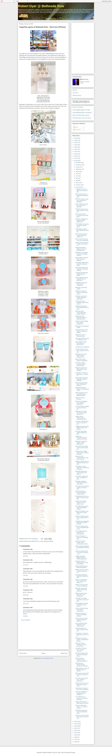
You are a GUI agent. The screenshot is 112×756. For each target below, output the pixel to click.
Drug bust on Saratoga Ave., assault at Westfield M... (81, 403)
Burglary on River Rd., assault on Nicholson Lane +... (81, 292)
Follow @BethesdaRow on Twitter (81, 110)
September (79, 169)
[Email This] (45, 539)
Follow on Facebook (78, 107)
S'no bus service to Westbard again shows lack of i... (81, 302)
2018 (75, 156)
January (78, 187)
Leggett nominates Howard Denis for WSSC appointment (81, 557)
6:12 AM (25, 565)
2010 (75, 732)
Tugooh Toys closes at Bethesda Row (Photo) (81, 702)
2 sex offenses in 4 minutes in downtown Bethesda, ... (81, 698)
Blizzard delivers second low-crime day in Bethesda (81, 259)
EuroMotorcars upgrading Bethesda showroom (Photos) (82, 523)
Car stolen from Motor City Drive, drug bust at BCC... (82, 600)
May (77, 178)
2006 (75, 741)
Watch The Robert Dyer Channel (81, 115)
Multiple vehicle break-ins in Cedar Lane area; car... (82, 571)
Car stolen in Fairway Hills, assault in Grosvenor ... (80, 650)
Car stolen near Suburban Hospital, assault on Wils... (82, 487)
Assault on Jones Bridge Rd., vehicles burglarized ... (81, 322)
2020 (75, 151)
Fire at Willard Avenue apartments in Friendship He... (81, 532)
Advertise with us (77, 95)
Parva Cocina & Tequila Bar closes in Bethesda (82, 688)
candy (41, 541)
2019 (75, 153)
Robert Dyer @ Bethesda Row (41, 6)
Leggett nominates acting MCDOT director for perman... (82, 428)
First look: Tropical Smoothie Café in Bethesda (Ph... (80, 364)
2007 (75, 739)
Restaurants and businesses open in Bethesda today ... (81, 317)
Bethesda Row (35, 541)
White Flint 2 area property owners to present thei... (80, 645)
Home (44, 653)
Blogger (73, 752)
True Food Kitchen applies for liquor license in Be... (82, 408)
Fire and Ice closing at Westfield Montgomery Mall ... (81, 576)
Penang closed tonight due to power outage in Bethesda (82, 453)
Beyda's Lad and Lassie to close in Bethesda (81, 585)
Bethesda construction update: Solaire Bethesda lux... (81, 443)
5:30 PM (25, 616)
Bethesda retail (27, 541)
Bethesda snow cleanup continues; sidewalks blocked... (81, 254)
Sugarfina (50, 541)
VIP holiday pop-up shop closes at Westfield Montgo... (81, 508)
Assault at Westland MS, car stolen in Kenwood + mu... (81, 552)
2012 (75, 728)
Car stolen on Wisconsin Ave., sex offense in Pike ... (81, 478)
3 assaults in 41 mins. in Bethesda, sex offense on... (81, 374)
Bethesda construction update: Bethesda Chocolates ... (81, 297)
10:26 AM (25, 595)
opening (46, 541)
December (78, 162)
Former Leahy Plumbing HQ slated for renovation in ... (81, 610)
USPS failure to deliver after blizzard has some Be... (82, 230)
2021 (75, 149)
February (78, 184)
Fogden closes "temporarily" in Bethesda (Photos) (80, 418)
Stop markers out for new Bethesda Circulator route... (82, 684)
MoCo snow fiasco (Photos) (80, 398)
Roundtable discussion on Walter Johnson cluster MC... (82, 497)
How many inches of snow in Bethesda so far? (82, 339)
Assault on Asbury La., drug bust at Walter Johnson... (81, 615)
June (77, 176)
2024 (75, 142)
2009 (75, 735)
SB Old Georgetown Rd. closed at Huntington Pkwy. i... (81, 655)
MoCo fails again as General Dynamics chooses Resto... (80, 492)
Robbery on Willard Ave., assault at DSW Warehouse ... (81, 220)
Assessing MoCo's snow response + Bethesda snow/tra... (81, 269)
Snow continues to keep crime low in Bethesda (81, 239)
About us (75, 90)
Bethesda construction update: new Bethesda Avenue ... (81, 640)
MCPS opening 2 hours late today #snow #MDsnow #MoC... (81, 394)
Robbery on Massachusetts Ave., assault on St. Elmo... (81, 438)
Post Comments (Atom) (47, 658)
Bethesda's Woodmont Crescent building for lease (81, 712)
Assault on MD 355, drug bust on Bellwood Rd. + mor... (82, 518)
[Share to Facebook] (49, 539)
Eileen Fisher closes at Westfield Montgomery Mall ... (81, 195)
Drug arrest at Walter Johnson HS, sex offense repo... (80, 503)
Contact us (75, 92)
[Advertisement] (43, 636)
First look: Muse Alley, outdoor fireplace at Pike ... (81, 433)
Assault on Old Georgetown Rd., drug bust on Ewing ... (81, 458)
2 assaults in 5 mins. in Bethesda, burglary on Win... (81, 190)
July (77, 173)
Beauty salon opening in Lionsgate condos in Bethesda (81, 379)
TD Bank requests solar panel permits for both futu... (81, 210)
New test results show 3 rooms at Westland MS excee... (81, 528)
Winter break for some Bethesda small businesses (81, 595)
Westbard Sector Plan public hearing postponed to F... (81, 355)
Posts (76, 127)
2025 (75, 140)
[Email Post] (41, 538)
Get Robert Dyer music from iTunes (82, 118)
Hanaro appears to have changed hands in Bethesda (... (81, 279)
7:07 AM (25, 586)
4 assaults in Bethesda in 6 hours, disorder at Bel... (81, 423)
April (77, 180)
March (77, 182)
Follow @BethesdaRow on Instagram (82, 112)
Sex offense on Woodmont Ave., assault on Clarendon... (82, 665)
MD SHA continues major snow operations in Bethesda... (81, 200)
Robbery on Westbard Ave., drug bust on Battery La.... (81, 581)
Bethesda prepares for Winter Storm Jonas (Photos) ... (81, 369)
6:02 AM (25, 556)
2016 (75, 160)
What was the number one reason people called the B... (81, 413)
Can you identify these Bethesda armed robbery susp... (81, 625)
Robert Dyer (85, 79)
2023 (75, 144)
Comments (78, 129)
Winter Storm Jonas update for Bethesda (81, 359)
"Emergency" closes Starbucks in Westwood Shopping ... (82, 468)
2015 (75, 721)
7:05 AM (25, 575)
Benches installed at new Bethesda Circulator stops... (81, 513)
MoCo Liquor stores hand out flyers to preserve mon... (82, 675)
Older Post (64, 653)
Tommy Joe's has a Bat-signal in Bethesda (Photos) (81, 620)
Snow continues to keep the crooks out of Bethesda (81, 205)
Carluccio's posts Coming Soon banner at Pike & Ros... (82, 717)
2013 (75, 726)
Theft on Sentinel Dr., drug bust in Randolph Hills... (81, 537)
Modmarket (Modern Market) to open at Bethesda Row (80, 249)
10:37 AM (25, 603)
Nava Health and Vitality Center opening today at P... (81, 448)
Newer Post (22, 653)
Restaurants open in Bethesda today (80, 335)
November (78, 164)
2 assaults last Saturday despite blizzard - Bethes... (81, 274)
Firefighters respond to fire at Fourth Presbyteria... (81, 284)
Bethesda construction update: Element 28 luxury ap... (81, 590)
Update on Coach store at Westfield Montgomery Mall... (82, 463)
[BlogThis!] (46, 539)
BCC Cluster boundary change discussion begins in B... (81, 235)
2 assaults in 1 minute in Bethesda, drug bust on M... (82, 635)
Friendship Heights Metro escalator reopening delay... (82, 264)
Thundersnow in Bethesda (82, 347)
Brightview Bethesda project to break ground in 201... (82, 389)
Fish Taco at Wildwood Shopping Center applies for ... (81, 693)
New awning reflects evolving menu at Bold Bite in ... (81, 215)
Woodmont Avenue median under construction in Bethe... (82, 542)
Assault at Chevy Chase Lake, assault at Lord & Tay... (82, 350)
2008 (75, 737)
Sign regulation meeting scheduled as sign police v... (81, 605)
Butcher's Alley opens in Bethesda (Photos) (81, 566)
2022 (75, 147)
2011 (75, 730)
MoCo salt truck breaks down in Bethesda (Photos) (81, 384)
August (78, 171)
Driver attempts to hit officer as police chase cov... (81, 630)
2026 (75, 138)
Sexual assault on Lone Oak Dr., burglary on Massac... (81, 331)
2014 (75, 723)
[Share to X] (48, 539)
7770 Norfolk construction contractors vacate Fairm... (82, 225)
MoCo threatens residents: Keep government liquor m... (81, 660)
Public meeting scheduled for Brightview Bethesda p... (82, 547)
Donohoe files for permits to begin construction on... (81, 244)
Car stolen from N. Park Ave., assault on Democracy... (81, 680)
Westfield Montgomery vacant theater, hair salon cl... (81, 473)
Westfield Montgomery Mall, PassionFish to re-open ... (82, 307)
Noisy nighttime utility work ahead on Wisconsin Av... (80, 343)
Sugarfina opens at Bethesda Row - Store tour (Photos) (81, 562)
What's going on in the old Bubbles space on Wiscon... (82, 670)
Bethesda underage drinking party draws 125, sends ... (81, 483)
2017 (75, 158)
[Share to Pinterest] (51, 539)
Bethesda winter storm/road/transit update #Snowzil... (80, 312)
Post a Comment (25, 620)
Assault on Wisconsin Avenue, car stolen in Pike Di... (81, 707)
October (78, 167)
